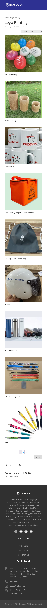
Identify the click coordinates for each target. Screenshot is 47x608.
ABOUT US (23, 550)
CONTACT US (23, 555)
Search (38, 457)
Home (7, 17)
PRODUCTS (23, 546)
